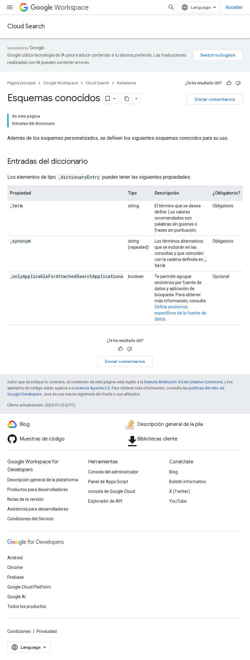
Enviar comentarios (215, 99)
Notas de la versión (25, 499)
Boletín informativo (187, 481)
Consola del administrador (113, 471)
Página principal (21, 83)
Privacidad (47, 631)
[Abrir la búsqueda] (171, 7)
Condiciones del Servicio (30, 518)
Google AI (16, 596)
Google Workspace (60, 83)
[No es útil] (238, 83)
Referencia (126, 83)
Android (15, 557)
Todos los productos (26, 606)
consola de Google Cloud (111, 491)
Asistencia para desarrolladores (37, 509)
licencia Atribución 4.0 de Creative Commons (183, 382)
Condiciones (19, 631)
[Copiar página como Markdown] (126, 98)
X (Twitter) (179, 491)
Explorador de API (105, 501)
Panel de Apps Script (108, 481)
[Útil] (229, 83)
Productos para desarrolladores (37, 489)
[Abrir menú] (10, 7)
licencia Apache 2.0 (93, 388)
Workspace (71, 7)
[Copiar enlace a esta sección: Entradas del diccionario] (94, 162)
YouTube (178, 501)
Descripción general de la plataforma (42, 479)
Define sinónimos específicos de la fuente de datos (180, 312)
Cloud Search (26, 26)
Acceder (234, 7)
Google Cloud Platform (29, 587)
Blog (173, 471)
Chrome (15, 567)
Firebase (15, 577)
